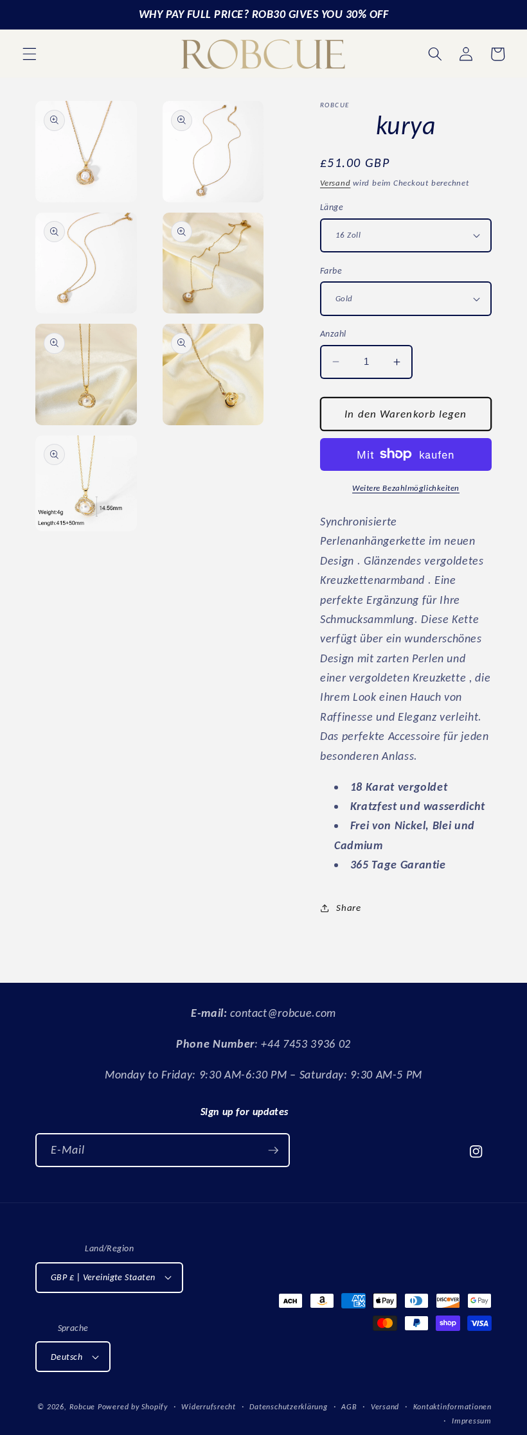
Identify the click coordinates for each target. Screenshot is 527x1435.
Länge (331, 207)
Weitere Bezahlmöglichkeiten (406, 487)
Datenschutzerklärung (288, 1406)
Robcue (82, 1406)
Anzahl (333, 333)
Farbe (331, 270)
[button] (29, 54)
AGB (349, 1406)
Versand (335, 182)
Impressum (472, 1420)
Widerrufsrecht (208, 1406)
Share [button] (348, 907)
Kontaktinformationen (452, 1406)
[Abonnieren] (273, 1150)
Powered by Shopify (133, 1406)
